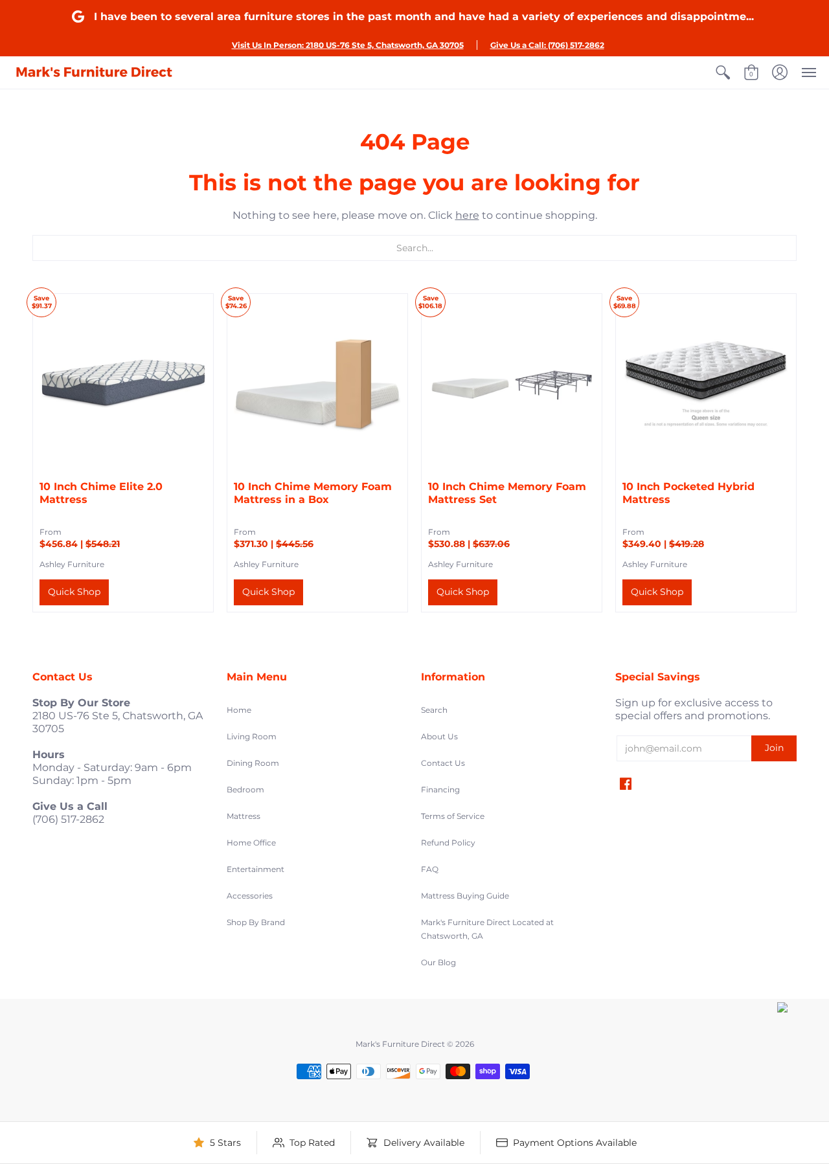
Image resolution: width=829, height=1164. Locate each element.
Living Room (252, 736)
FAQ (429, 869)
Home (239, 710)
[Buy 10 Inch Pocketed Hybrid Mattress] (705, 383)
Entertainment (255, 869)
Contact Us (443, 763)
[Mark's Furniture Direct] (94, 72)
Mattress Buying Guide (465, 896)
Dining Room (253, 763)
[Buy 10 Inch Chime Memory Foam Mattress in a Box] (317, 383)
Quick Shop (74, 592)
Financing (440, 789)
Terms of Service (452, 816)
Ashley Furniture (72, 564)
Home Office (251, 842)
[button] (723, 72)
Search (434, 710)
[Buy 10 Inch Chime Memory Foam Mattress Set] (511, 383)
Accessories (250, 896)
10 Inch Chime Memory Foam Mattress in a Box (313, 493)
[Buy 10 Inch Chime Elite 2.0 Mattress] (123, 383)
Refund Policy (448, 842)
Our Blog (438, 962)
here (467, 215)
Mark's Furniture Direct (400, 1044)
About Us (439, 736)
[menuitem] (723, 72)
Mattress (243, 816)
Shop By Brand (256, 922)
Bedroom (245, 789)
